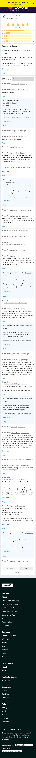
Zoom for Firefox (13, 16)
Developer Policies (9, 611)
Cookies (12, 729)
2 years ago (19, 256)
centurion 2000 (17, 210)
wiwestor (15, 250)
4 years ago (23, 384)
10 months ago (23, 216)
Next (26, 568)
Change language (7, 745)
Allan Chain (15, 465)
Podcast (5, 722)
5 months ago (21, 136)
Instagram (6, 708)
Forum (4, 618)
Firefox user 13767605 (11, 244)
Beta (4, 670)
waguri (14, 131)
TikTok (4, 715)
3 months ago (23, 90)
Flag (3, 73)
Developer (6, 698)
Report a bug (7, 622)
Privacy (4, 729)
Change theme (6, 748)
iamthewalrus (16, 354)
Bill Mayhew (16, 561)
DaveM (14, 427)
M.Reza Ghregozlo (18, 459)
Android (5, 650)
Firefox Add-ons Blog (10, 601)
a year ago (21, 236)
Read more (5, 69)
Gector (14, 136)
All (3, 657)
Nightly (5, 667)
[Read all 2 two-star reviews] (18, 38)
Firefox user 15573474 (11, 479)
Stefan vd (13, 18)
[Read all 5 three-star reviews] (18, 36)
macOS (5, 643)
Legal (19, 729)
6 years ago (24, 561)
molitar (14, 506)
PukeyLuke (15, 359)
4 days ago (23, 84)
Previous (10, 568)
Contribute (6, 694)
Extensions (10, 10)
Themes (19, 10)
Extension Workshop (10, 604)
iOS (3, 646)
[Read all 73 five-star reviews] (18, 30)
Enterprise (6, 680)
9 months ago (20, 153)
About (4, 597)
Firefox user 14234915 (11, 384)
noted (20, 733)
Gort (13, 153)
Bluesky (5, 718)
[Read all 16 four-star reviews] (18, 33)
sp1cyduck (15, 84)
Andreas (15, 236)
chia (13, 256)
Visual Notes (16, 433)
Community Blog (8, 615)
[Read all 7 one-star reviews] (18, 41)
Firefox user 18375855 (11, 303)
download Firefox (17, 4)
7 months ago (18, 147)
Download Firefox (9, 636)
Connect (5, 690)
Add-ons (5, 594)
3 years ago (21, 309)
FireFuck (15, 216)
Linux (4, 653)
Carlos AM (15, 90)
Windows (5, 639)
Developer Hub (8, 608)
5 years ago (27, 50)
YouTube (5, 711)
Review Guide (7, 626)
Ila (13, 147)
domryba (15, 230)
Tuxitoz (14, 309)
